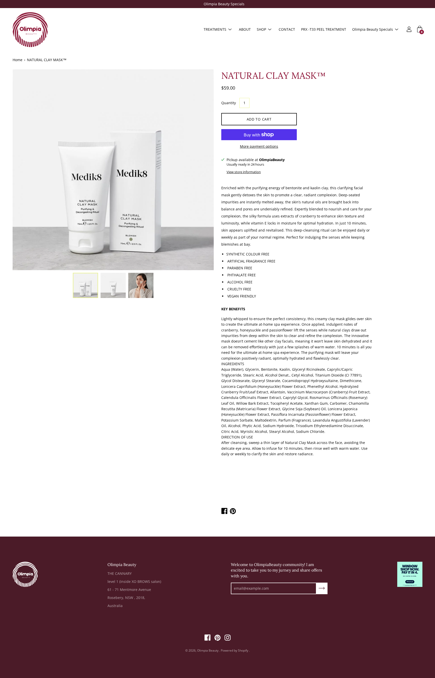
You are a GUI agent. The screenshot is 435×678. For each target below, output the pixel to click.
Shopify (243, 650)
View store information (244, 172)
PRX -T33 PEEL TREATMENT (323, 29)
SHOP (261, 29)
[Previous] (25, 170)
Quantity (228, 102)
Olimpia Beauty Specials (217, 4)
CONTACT (287, 29)
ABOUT (245, 29)
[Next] (201, 170)
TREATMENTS (215, 29)
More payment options (259, 146)
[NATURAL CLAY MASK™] (85, 285)
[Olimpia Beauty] (30, 29)
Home (17, 59)
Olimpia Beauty (208, 650)
